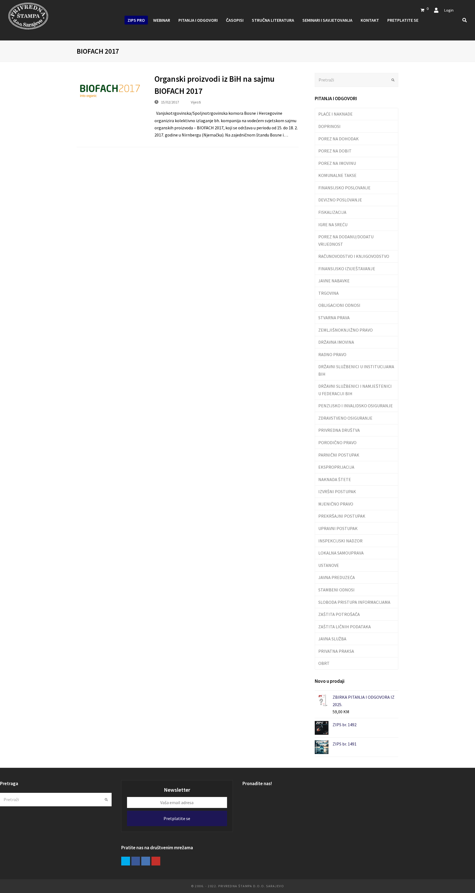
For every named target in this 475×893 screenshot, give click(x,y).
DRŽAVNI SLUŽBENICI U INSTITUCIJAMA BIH (356, 370)
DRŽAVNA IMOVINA (336, 342)
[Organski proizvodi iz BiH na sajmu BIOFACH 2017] (110, 91)
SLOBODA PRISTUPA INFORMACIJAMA (354, 602)
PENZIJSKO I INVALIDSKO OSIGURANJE (355, 405)
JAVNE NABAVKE (334, 280)
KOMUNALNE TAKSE (337, 175)
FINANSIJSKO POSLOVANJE (344, 187)
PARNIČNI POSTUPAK (338, 455)
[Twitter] (125, 861)
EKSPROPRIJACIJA (336, 467)
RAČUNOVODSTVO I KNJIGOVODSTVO (353, 256)
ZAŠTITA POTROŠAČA (339, 614)
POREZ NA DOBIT (335, 151)
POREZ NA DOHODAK (338, 138)
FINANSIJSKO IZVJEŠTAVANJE (346, 268)
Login (449, 10)
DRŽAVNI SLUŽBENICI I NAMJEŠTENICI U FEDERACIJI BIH (355, 389)
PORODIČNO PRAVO (337, 442)
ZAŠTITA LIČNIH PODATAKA (344, 626)
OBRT (324, 663)
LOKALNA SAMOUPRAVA (341, 553)
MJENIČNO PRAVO (335, 504)
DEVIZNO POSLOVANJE (340, 200)
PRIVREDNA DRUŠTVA (339, 430)
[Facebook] (135, 861)
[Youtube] (155, 861)
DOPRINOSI (329, 126)
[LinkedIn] (145, 861)
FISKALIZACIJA (332, 212)
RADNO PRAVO (332, 354)
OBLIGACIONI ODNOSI (339, 305)
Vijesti (196, 102)
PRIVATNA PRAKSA (336, 651)
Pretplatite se (177, 818)
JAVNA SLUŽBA (332, 638)
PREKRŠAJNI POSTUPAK (341, 516)
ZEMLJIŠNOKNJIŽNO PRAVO (345, 330)
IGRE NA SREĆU (332, 224)
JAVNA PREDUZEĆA (336, 577)
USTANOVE (328, 565)
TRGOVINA (328, 293)
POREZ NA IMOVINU (337, 163)
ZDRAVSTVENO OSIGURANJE (345, 418)
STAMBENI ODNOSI (336, 589)
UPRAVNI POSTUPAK (338, 528)
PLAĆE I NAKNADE (335, 114)
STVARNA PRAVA (334, 317)
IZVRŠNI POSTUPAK (337, 491)
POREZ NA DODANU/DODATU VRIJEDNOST (346, 240)
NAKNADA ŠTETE (334, 479)
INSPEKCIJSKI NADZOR (340, 541)
